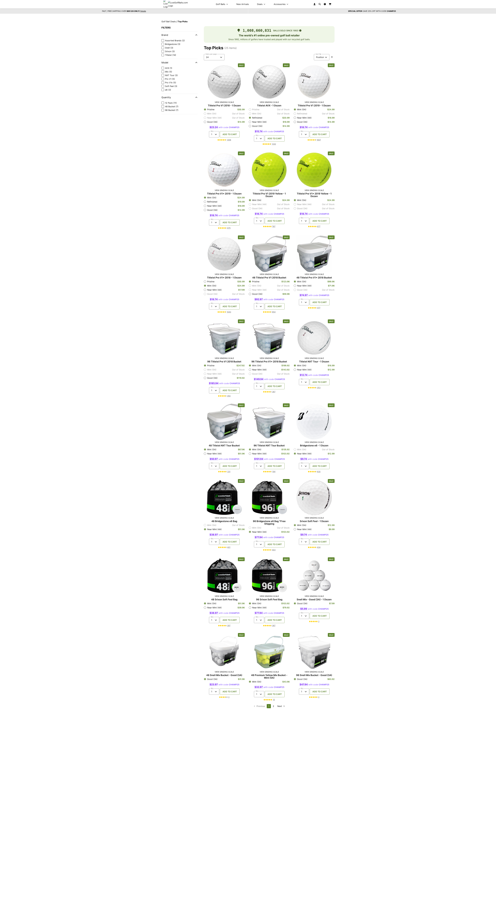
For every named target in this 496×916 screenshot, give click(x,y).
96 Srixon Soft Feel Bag (269, 599)
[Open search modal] (319, 4)
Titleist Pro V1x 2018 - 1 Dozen (224, 277)
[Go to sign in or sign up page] (314, 4)
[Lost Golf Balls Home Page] (177, 4)
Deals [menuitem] (259, 4)
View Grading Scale (224, 102)
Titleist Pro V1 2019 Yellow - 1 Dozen (269, 195)
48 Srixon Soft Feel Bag (224, 599)
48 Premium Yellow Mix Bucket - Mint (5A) (269, 676)
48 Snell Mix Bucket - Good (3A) (224, 675)
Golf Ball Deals (168, 21)
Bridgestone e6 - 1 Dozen (314, 445)
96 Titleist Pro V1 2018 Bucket (224, 361)
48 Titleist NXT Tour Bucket (224, 445)
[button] (179, 35)
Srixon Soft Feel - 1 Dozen (314, 521)
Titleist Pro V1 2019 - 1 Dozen (314, 105)
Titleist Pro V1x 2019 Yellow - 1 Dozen (314, 195)
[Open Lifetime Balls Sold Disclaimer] (300, 30)
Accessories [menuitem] (279, 4)
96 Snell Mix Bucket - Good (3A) (314, 675)
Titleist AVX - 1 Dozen (269, 105)
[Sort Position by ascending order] (332, 57)
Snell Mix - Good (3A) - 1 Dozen (314, 599)
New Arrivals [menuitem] (242, 4)
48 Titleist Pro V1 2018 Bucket (269, 277)
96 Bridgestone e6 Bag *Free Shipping (269, 522)
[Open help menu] (324, 4)
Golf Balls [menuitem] (220, 4)
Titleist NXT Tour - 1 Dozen (314, 361)
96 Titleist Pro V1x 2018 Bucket (269, 361)
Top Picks (183, 21)
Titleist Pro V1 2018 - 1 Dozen (224, 105)
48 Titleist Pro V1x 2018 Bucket (314, 277)
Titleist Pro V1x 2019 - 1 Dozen (224, 193)
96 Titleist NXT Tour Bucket (269, 445)
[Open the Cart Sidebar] (330, 4)
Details (143, 11)
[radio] (224, 109)
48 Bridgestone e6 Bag (224, 521)
